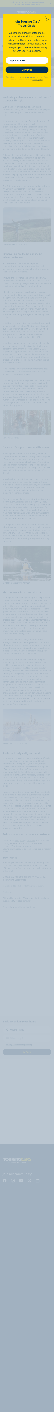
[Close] (47, 18)
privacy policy (37, 80)
